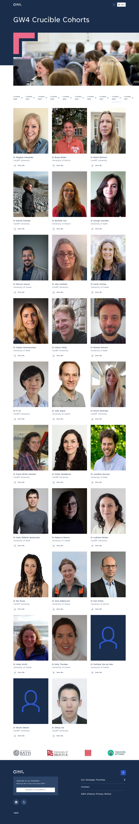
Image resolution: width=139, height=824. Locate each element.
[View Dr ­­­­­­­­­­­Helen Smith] (30, 644)
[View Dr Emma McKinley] (108, 391)
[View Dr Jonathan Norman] (108, 454)
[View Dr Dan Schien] (108, 581)
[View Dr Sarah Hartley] (108, 264)
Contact (85, 787)
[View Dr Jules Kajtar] (69, 391)
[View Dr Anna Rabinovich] (69, 581)
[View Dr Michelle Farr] (69, 201)
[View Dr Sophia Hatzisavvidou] (30, 327)
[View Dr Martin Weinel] (30, 708)
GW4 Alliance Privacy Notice (96, 794)
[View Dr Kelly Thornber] (69, 644)
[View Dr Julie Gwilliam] (69, 264)
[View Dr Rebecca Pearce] (69, 517)
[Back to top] (123, 772)
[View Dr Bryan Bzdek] (69, 137)
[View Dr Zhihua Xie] (69, 708)
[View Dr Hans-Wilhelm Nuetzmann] (30, 517)
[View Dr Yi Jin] (30, 391)
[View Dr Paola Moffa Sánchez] (30, 454)
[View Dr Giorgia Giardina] (108, 201)
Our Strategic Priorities (93, 780)
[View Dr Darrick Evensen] (30, 201)
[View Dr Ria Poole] (30, 581)
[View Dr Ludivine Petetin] (108, 517)
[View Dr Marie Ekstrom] (108, 137)
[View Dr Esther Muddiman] (69, 454)
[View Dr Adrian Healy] (69, 327)
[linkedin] (16, 802)
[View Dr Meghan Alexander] (30, 137)
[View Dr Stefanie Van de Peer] (108, 644)
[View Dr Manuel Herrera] (108, 327)
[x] (24, 802)
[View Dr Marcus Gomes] (30, 264)
